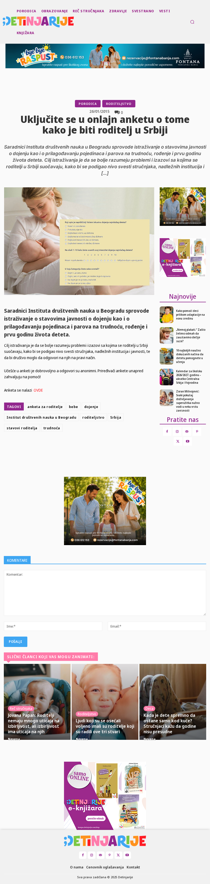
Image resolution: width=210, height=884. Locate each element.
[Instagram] (177, 431)
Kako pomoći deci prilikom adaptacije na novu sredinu (190, 314)
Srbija (115, 417)
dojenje (91, 406)
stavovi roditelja (22, 427)
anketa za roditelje (45, 406)
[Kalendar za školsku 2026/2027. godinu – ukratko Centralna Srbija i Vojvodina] (167, 377)
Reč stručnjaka (21, 708)
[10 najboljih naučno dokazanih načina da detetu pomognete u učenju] (167, 356)
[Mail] (187, 431)
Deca (149, 708)
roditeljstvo (93, 417)
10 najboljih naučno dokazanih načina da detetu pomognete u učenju (189, 356)
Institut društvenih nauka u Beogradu (41, 417)
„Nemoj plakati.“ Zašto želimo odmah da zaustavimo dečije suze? (190, 335)
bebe (73, 406)
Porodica (88, 104)
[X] (90, 447)
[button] (192, 21)
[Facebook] (77, 447)
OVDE (38, 390)
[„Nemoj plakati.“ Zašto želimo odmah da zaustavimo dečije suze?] (167, 335)
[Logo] (3, 21)
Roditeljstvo (119, 104)
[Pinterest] (102, 447)
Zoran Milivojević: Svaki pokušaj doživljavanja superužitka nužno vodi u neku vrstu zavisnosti (188, 400)
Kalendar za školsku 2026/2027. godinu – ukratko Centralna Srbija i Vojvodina (189, 377)
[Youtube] (187, 441)
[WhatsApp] (115, 447)
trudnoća (51, 427)
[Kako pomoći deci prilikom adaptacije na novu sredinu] (167, 314)
